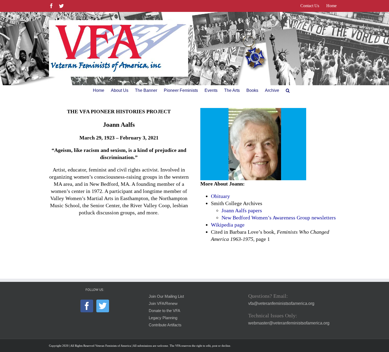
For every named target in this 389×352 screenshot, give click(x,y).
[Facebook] (86, 306)
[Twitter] (102, 306)
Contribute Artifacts (165, 325)
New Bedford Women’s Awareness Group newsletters (278, 217)
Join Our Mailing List (166, 296)
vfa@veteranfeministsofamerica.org (281, 303)
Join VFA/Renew (163, 303)
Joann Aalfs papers (241, 210)
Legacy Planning (163, 318)
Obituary (220, 196)
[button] (288, 90)
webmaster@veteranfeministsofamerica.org (288, 323)
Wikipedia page (228, 225)
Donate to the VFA (164, 311)
